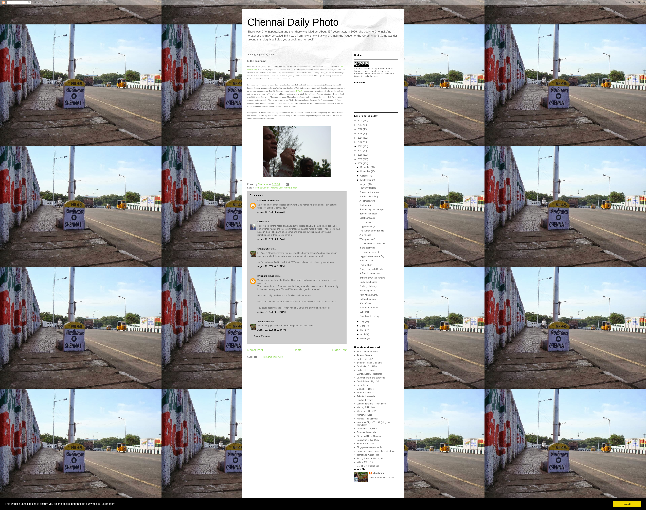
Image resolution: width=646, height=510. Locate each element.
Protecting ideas (367, 290)
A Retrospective (367, 201)
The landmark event (369, 252)
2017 (360, 125)
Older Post (339, 350)
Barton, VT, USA (365, 359)
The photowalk (367, 222)
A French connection (370, 273)
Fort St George (262, 187)
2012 (360, 146)
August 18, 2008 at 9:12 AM (271, 239)
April (362, 334)
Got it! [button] (627, 504)
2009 (360, 159)
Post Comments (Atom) (272, 357)
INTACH (299, 91)
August (364, 184)
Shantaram (263, 248)
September (366, 180)
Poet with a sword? (369, 295)
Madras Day (276, 187)
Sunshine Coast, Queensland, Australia (376, 451)
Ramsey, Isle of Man (367, 432)
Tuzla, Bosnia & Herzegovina (371, 458)
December (365, 167)
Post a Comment (262, 336)
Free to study (366, 265)
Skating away (366, 205)
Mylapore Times (265, 276)
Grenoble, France (365, 389)
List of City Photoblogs (368, 466)
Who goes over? (367, 239)
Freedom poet (366, 260)
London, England (365, 400)
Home (298, 350)
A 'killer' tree (365, 303)
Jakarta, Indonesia (366, 396)
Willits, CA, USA (365, 462)
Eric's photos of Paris (367, 351)
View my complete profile (381, 477)
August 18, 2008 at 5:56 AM (271, 212)
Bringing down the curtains (372, 277)
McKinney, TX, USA (366, 411)
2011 (360, 150)
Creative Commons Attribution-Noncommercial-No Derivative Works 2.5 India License (374, 73)
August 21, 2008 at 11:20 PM (271, 312)
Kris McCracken (265, 200)
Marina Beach (290, 187)
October (364, 175)
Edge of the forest (368, 213)
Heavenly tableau (368, 188)
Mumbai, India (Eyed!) (367, 418)
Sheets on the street (369, 192)
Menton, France (364, 415)
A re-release (365, 235)
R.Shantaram (384, 68)
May (362, 330)
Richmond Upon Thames (369, 436)
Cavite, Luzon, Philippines (369, 374)
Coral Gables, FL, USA (368, 381)
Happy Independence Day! (372, 256)
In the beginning (367, 247)
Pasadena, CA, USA (367, 428)
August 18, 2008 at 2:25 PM (271, 266)
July (362, 321)
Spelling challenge (368, 286)
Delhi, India (362, 385)
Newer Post (255, 350)
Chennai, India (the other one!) (371, 377)
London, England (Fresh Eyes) (371, 403)
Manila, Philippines (366, 407)
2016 (360, 129)
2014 (360, 138)
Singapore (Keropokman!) (369, 447)
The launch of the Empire (372, 230)
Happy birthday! (367, 226)
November (365, 171)
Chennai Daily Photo (293, 22)
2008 (360, 163)
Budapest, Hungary (366, 370)
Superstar (364, 312)
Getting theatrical (368, 299)
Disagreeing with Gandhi (371, 269)
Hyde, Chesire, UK (366, 392)
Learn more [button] (108, 503)
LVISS (260, 221)
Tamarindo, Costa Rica (368, 455)
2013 (360, 142)
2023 (360, 120)
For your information (369, 307)
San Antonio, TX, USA (368, 440)
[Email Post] (287, 184)
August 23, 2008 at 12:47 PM (271, 330)
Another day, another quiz (372, 209)
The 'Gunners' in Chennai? (372, 243)
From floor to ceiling (369, 316)
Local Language (367, 218)
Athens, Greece (364, 355)
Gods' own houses (368, 282)
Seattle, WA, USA (365, 443)
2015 (360, 133)
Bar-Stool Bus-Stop (369, 196)
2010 (360, 155)
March (363, 338)
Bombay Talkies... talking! (369, 362)
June (363, 326)
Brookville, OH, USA (367, 366)
